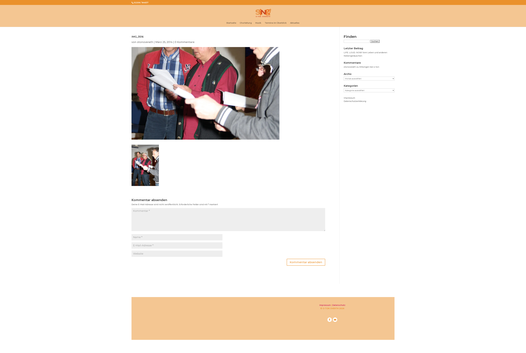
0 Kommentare (185, 42)
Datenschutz (338, 305)
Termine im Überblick (276, 23)
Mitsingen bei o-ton (369, 67)
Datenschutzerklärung (355, 101)
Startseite (231, 23)
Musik (258, 23)
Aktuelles (294, 23)
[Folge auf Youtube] (335, 319)
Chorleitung (246, 23)
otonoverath (145, 42)
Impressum (349, 98)
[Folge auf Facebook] (329, 319)
